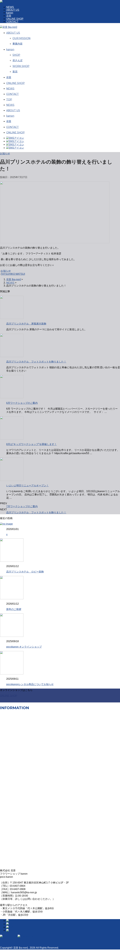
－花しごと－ (7, 942)
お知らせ (6, 271)
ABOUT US (12, 10)
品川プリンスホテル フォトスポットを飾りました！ (36, 361)
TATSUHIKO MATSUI (13, 274)
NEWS (10, 7)
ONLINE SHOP (14, 18)
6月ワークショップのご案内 (22, 403)
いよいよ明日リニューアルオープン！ (27, 485)
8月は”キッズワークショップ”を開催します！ (31, 444)
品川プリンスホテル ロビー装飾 (25, 571)
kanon (9, 12)
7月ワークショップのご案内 (22, 506)
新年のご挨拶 (13, 609)
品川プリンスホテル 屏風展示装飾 (26, 323)
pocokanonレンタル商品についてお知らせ (30, 684)
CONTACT (12, 21)
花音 (8, 15)
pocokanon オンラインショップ (24, 646)
